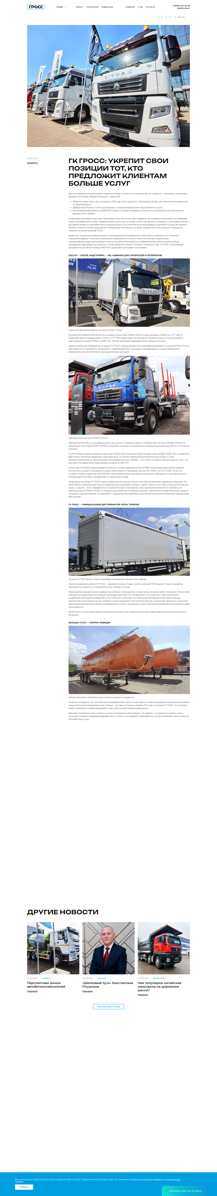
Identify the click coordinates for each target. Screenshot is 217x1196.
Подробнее (32, 991)
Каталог (79, 7)
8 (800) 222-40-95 (181, 6)
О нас (140, 7)
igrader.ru (47, 978)
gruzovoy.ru (32, 163)
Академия (130, 7)
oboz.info (102, 978)
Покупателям (92, 7)
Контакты (150, 7)
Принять (24, 1187)
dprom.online (159, 978)
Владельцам (107, 7)
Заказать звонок (183, 8)
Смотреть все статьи (108, 1007)
